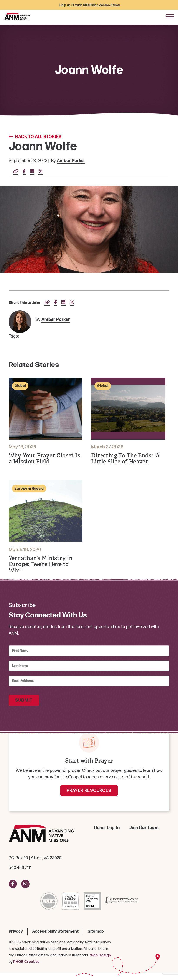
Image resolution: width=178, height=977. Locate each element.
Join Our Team (143, 827)
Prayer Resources (89, 790)
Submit (24, 700)
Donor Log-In (107, 827)
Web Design (100, 955)
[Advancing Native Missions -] (17, 16)
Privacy (16, 931)
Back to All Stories (38, 136)
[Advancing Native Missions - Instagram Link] (25, 884)
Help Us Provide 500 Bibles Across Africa (89, 5)
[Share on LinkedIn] (32, 172)
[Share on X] (40, 172)
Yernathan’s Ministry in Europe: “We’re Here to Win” (41, 564)
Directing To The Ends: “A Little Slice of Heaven (125, 458)
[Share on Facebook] (24, 172)
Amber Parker (71, 160)
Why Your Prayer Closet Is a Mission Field (44, 458)
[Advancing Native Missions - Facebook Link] (13, 884)
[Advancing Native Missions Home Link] (41, 834)
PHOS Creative (26, 962)
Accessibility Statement (55, 931)
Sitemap (96, 931)
